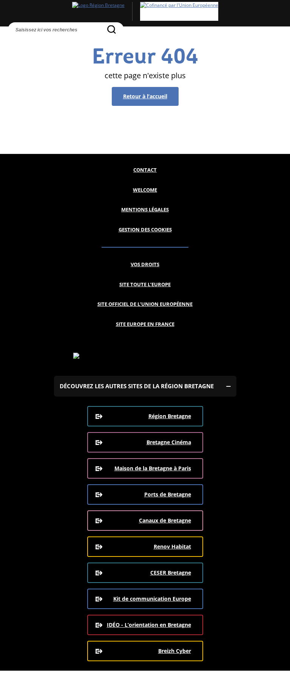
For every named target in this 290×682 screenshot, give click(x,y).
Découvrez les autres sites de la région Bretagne (137, 386)
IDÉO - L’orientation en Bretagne (149, 624)
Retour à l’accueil (145, 96)
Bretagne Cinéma (169, 442)
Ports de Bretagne (167, 494)
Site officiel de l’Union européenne (145, 304)
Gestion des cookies (145, 229)
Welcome (145, 189)
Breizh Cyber (174, 650)
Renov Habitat (172, 546)
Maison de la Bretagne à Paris (152, 468)
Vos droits (145, 264)
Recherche (14, 42)
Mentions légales (145, 209)
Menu (28, 42)
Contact (145, 169)
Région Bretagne (169, 416)
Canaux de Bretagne (165, 520)
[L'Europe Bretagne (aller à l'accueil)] (145, 11)
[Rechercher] (111, 29)
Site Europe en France (145, 324)
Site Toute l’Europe (145, 284)
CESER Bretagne (170, 572)
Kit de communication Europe (152, 598)
